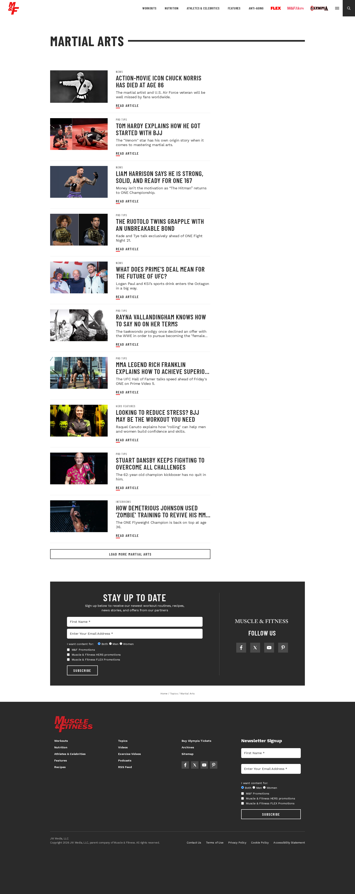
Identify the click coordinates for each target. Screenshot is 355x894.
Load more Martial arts (130, 554)
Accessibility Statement (289, 842)
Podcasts (124, 760)
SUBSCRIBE (82, 670)
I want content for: (80, 644)
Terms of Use (215, 842)
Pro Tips (121, 119)
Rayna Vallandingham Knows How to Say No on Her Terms (161, 320)
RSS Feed (125, 767)
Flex (276, 8)
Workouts (149, 8)
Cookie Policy (260, 842)
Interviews (123, 501)
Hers (295, 8)
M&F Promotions (83, 649)
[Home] (13, 13)
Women (128, 644)
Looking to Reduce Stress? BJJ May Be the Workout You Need (157, 415)
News (119, 71)
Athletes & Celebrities (203, 8)
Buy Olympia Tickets (196, 740)
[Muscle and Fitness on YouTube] (269, 648)
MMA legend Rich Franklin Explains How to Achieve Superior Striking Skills (162, 371)
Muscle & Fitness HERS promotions (96, 654)
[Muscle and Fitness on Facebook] (241, 648)
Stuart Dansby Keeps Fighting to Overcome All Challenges (160, 463)
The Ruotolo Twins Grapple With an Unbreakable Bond (160, 224)
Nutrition (172, 8)
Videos (123, 747)
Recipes (60, 767)
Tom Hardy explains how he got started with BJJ (158, 129)
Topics (122, 740)
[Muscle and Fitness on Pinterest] (283, 648)
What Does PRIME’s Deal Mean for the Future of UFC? (160, 272)
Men (115, 644)
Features (234, 8)
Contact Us (194, 842)
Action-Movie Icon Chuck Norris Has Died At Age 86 (159, 81)
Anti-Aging (256, 8)
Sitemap (188, 754)
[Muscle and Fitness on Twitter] (255, 648)
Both (104, 644)
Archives (188, 747)
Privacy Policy (237, 842)
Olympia (319, 8)
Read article (127, 105)
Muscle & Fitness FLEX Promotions (96, 659)
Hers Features (126, 406)
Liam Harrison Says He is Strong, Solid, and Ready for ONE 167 (159, 176)
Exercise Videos (129, 754)
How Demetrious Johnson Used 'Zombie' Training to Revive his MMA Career (162, 515)
